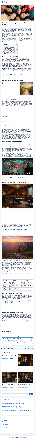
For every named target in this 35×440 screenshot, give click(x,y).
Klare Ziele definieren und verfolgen (8, 45)
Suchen (3, 392)
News (3, 423)
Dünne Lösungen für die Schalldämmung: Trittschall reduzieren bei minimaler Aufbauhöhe (15, 403)
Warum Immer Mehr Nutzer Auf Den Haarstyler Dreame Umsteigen (11, 406)
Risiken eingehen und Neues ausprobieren (9, 50)
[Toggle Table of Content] (16, 44)
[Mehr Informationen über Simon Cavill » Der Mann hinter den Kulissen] (25, 360)
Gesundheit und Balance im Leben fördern (9, 51)
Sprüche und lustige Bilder (6, 428)
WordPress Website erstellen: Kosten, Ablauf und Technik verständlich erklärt (13, 407)
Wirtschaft (3, 431)
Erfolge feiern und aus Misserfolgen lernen (9, 52)
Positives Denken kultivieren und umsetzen (9, 46)
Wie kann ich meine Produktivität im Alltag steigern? (11, 336)
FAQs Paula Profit (6, 53)
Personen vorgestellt (5, 358)
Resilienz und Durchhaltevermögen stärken (9, 48)
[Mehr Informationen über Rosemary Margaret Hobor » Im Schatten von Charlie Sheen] (25, 377)
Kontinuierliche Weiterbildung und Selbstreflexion (10, 49)
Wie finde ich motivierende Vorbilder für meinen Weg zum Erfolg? (13, 333)
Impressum (24, 437)
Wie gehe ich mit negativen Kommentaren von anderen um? (12, 340)
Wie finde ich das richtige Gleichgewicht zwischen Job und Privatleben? (15, 342)
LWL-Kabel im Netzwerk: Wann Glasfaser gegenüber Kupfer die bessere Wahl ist (13, 409)
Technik (3, 430)
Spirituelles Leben (4, 427)
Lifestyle (3, 421)
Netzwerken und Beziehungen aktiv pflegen (9, 47)
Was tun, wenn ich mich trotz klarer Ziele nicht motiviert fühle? (13, 338)
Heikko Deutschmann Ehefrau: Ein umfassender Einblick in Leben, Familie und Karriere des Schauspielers (17, 410)
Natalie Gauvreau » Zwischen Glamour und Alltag (20, 177)
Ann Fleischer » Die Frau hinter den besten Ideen (19, 229)
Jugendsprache (4, 420)
